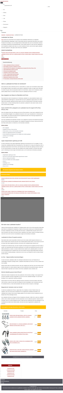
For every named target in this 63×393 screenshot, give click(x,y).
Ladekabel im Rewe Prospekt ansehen (11, 72)
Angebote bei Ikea (10, 371)
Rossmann (5, 24)
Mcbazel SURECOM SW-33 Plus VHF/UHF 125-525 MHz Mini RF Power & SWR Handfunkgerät (20, 178)
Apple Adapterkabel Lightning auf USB (11, 69)
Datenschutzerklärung (4, 381)
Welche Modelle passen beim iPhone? (11, 75)
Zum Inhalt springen (4, 1)
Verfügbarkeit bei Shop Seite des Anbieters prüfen (22, 357)
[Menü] (1, 2)
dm (4, 9)
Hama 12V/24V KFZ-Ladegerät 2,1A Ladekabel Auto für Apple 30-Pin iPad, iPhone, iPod (20, 68)
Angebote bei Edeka (11, 369)
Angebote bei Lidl (10, 373)
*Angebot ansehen (5, 59)
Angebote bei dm (10, 376)
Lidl (4, 18)
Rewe (4, 21)
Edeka (4, 12)
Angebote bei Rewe (10, 34)
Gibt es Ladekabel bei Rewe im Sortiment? (11, 65)
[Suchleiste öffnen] (31, 31)
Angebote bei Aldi (10, 368)
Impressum (2, 379)
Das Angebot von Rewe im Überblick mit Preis (12, 66)
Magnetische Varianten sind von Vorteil (11, 77)
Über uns (2, 382)
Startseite (3, 34)
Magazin (5, 27)
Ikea (4, 15)
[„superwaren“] (25, 5)
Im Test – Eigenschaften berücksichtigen (11, 74)
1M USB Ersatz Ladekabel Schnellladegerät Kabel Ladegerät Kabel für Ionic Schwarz (18, 181)
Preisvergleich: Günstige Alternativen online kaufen (13, 78)
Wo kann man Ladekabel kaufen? (10, 71)
